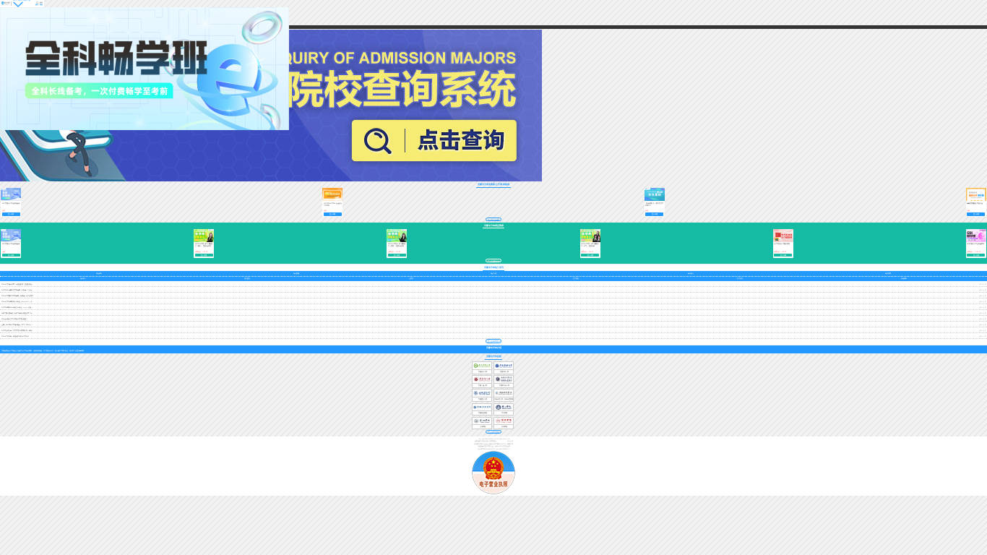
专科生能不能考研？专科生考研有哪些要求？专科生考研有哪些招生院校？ (25, 313)
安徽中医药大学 (504, 385)
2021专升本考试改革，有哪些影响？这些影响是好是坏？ (19, 284)
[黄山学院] (503, 410)
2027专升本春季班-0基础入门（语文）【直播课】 (590, 244)
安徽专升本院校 (493, 357)
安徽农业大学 (482, 371)
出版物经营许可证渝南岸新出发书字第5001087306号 (490, 443)
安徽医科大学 (504, 371)
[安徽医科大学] (503, 369)
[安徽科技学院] (482, 410)
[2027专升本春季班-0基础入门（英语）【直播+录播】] (204, 241)
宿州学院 (504, 426)
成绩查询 (247, 278)
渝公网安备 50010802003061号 (487, 448)
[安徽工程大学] (482, 383)
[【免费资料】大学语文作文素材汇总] (655, 200)
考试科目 (83, 278)
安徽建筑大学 (482, 399)
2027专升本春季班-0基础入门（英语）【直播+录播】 (204, 244)
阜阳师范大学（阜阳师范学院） (504, 399)
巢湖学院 (483, 426)
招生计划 (740, 278)
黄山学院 (504, 412)
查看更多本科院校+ (494, 432)
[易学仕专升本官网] (5, 3)
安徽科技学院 (482, 412)
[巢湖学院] (482, 424)
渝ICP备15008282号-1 (503, 448)
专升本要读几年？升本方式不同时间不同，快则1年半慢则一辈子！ (22, 330)
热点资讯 (99, 273)
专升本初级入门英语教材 (782, 243)
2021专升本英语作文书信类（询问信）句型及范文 (17, 295)
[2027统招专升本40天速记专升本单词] (332, 200)
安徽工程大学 (482, 385)
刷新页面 (510, 443)
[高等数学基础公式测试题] (976, 200)
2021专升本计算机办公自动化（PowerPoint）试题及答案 (19, 301)
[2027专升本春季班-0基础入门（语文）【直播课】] (590, 241)
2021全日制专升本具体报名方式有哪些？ (14, 318)
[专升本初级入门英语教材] (783, 241)
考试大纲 (493, 273)
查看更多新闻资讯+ (494, 341)
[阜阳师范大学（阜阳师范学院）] (503, 396)
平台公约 (510, 441)
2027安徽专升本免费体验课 (11, 203)
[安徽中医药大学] (503, 383)
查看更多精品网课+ (494, 260)
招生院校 (576, 278)
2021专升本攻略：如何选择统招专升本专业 (15, 336)
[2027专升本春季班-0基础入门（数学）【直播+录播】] (397, 241)
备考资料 (904, 278)
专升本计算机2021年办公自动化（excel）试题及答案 (18, 307)
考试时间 (888, 273)
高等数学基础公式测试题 (975, 203)
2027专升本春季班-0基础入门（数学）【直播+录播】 (397, 244)
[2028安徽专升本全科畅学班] (976, 241)
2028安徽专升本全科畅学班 (975, 243)
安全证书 (507, 446)
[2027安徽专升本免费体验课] (11, 200)
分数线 (411, 278)
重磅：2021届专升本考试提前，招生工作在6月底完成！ (19, 324)
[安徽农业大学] (482, 369)
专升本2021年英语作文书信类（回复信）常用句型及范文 (19, 290)
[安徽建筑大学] (482, 396)
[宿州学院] (503, 424)
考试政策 (296, 273)
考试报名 (691, 273)
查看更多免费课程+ (494, 219)
